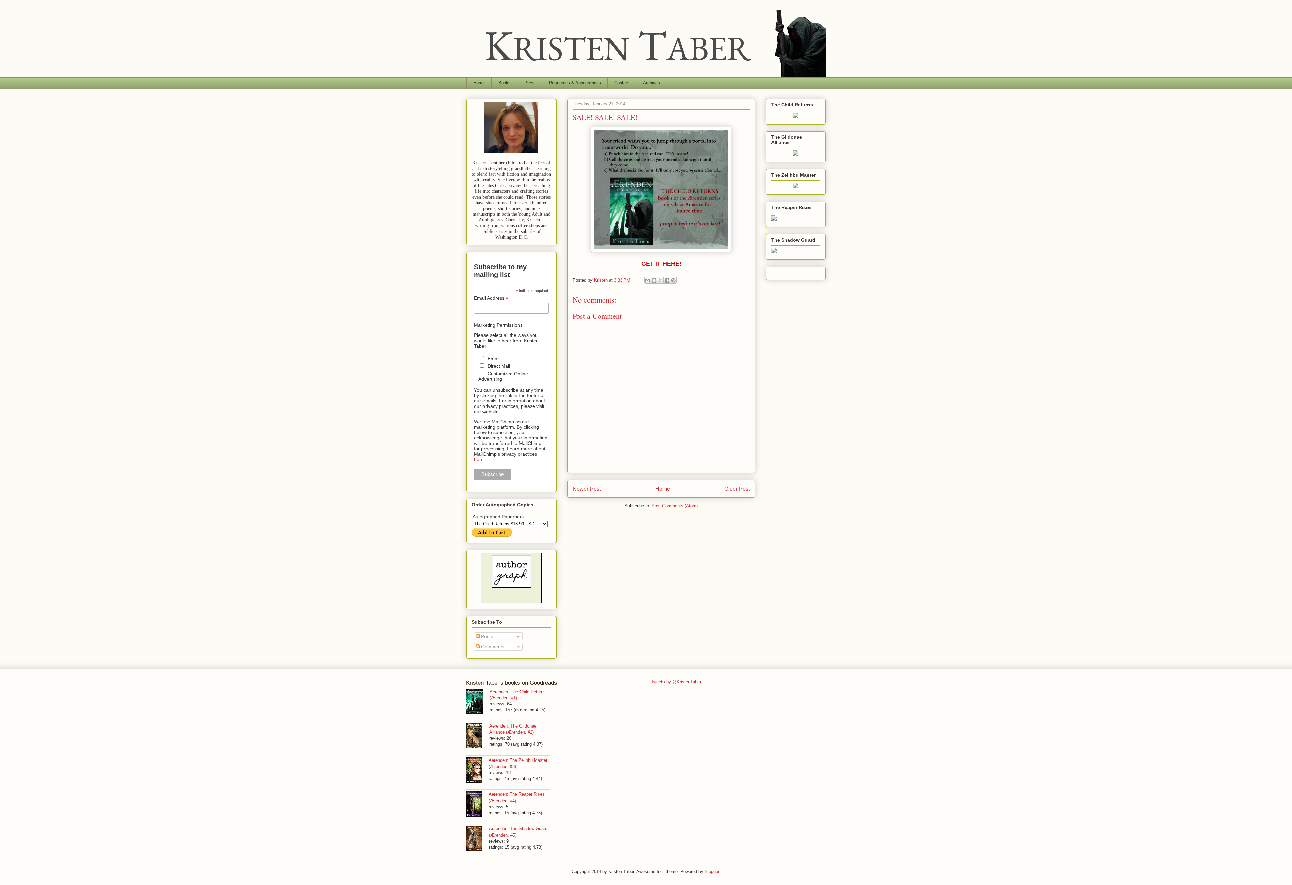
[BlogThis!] (654, 280)
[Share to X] (660, 280)
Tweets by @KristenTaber (676, 681)
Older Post (737, 489)
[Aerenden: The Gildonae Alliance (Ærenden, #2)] (477, 736)
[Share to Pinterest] (673, 280)
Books (504, 82)
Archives (651, 82)
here (479, 459)
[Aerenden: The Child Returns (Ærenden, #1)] (478, 702)
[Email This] (647, 280)
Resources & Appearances (575, 82)
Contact (622, 82)
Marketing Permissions (498, 325)
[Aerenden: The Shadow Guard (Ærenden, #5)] (477, 839)
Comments (492, 646)
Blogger (712, 871)
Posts (486, 636)
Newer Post (587, 489)
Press (530, 82)
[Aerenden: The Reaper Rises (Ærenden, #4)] (477, 804)
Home (479, 82)
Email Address (491, 298)
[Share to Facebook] (666, 280)
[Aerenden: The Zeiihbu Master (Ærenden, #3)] (477, 770)
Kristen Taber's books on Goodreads (511, 683)
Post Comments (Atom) (675, 505)
